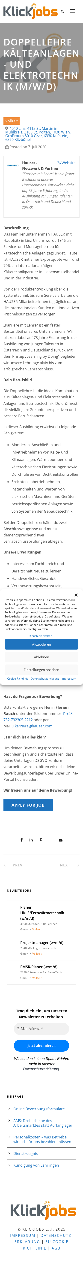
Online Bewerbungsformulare (39, 1108)
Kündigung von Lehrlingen (36, 1165)
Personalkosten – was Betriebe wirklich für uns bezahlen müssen (42, 1139)
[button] (76, 595)
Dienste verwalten (40, 636)
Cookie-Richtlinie (17, 679)
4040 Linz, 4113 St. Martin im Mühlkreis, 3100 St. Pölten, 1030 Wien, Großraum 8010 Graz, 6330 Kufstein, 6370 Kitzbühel (38, 134)
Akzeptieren (41, 644)
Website (69, 162)
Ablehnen (41, 657)
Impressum (69, 679)
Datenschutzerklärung (45, 679)
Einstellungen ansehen (41, 669)
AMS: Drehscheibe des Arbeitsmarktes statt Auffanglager (42, 1123)
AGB (56, 1248)
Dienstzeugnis (25, 1153)
